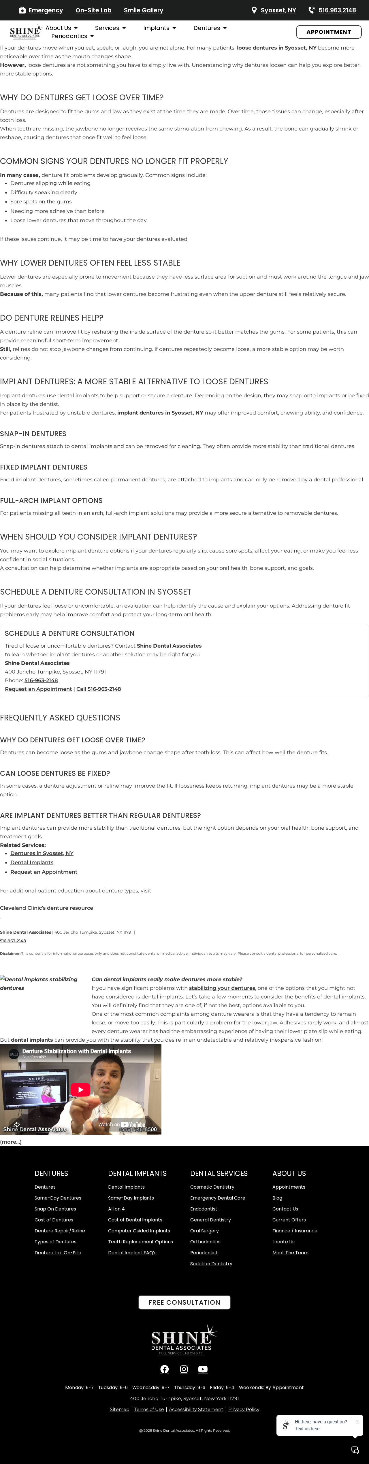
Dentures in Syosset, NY (42, 853)
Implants (156, 28)
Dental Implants (31, 862)
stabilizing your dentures (222, 988)
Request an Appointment (38, 689)
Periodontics (69, 36)
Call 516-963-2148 (98, 689)
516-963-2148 (41, 680)
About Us (58, 28)
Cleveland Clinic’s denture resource (46, 908)
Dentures (206, 28)
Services (107, 28)
